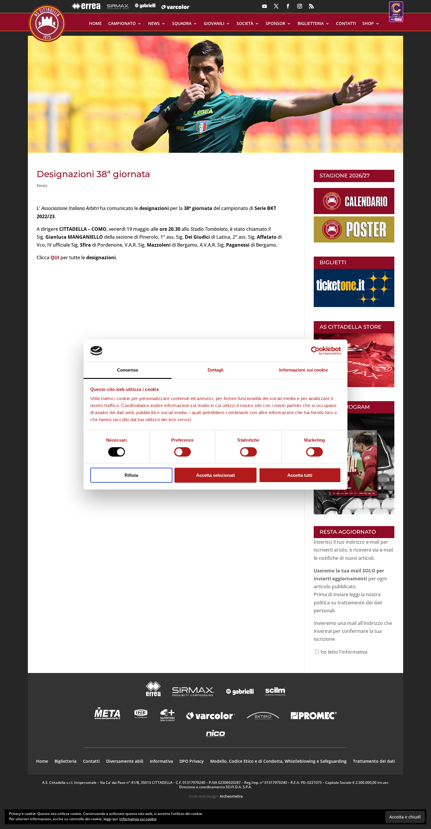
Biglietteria (311, 23)
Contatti (346, 23)
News (154, 23)
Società (245, 23)
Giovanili (214, 23)
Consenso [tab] (127, 369)
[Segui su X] (276, 6)
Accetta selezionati (215, 475)
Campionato (122, 23)
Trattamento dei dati (374, 761)
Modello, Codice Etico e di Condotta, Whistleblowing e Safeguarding (278, 761)
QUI (54, 257)
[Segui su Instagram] (299, 6)
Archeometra (231, 796)
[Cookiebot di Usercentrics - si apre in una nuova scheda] (315, 350)
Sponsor (275, 23)
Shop (368, 23)
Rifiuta (131, 475)
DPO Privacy (191, 761)
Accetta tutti (299, 475)
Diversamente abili (124, 761)
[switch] (182, 452)
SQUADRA (181, 23)
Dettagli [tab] (216, 369)
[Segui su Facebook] (288, 6)
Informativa (161, 761)
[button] (215, 92)
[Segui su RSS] (311, 6)
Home (95, 23)
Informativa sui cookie (138, 818)
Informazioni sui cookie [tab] (303, 369)
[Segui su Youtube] (264, 6)
